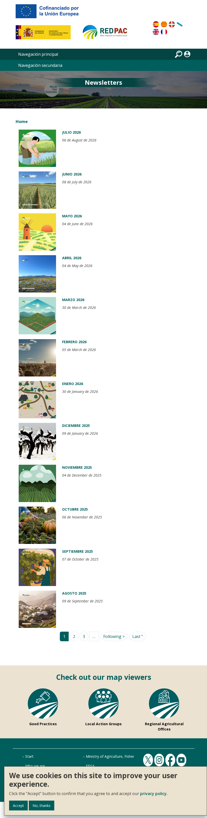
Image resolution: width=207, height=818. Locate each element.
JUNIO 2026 (72, 174)
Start (29, 756)
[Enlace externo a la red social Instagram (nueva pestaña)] (159, 759)
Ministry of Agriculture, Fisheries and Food (121, 756)
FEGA (90, 766)
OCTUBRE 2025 (75, 509)
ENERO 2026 (72, 383)
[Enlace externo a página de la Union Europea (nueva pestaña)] (51, 13)
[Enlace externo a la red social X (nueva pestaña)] (148, 759)
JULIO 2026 (71, 132)
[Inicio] (107, 34)
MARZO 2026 (73, 299)
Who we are (35, 766)
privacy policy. (154, 793)
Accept (18, 805)
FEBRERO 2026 (74, 341)
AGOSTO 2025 (74, 593)
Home (22, 121)
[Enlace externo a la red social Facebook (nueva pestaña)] (170, 759)
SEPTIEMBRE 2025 (77, 551)
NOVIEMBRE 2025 (77, 467)
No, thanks (41, 805)
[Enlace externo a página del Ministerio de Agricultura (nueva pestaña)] (45, 34)
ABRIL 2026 (71, 257)
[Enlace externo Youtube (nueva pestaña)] (182, 759)
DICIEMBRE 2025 (76, 425)
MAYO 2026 (72, 216)
